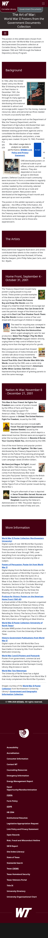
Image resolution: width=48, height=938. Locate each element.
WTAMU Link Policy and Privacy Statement (22, 153)
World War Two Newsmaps (14, 670)
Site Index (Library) (15, 851)
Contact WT (12, 764)
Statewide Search (15, 863)
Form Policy (12, 801)
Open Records (13, 835)
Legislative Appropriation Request (22, 823)
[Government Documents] (24, 733)
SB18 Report (19, 846)
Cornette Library (9, 9)
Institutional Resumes (17, 818)
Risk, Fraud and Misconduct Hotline (23, 840)
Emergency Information (18, 775)
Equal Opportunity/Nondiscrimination (22, 788)
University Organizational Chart (22, 897)
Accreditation (13, 753)
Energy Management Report (24, 781)
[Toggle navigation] (43, 3)
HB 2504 (10, 812)
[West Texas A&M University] (24, 912)
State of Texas (13, 857)
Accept (37, 150)
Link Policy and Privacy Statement (22, 829)
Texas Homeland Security (18, 874)
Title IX (10, 885)
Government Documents (30, 9)
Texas (13, 868)
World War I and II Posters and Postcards (21, 655)
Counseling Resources (17, 770)
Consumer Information (17, 758)
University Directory (16, 891)
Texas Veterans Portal (17, 880)
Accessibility (12, 747)
